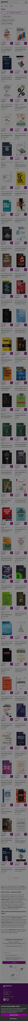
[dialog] (14, 1012)
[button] (14, 1018)
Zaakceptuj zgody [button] (14, 1015)
